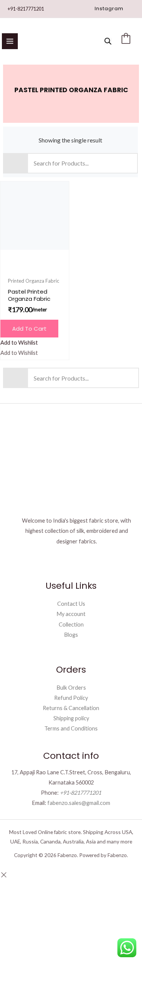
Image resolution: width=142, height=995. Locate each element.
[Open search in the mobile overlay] (108, 41)
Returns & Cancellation (71, 708)
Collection (71, 624)
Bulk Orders (71, 687)
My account (71, 614)
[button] (109, 9)
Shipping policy (71, 718)
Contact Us (71, 603)
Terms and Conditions (71, 728)
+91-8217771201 (26, 9)
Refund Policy (71, 698)
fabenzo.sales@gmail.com (78, 803)
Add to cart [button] (29, 329)
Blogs (71, 634)
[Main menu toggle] (10, 41)
